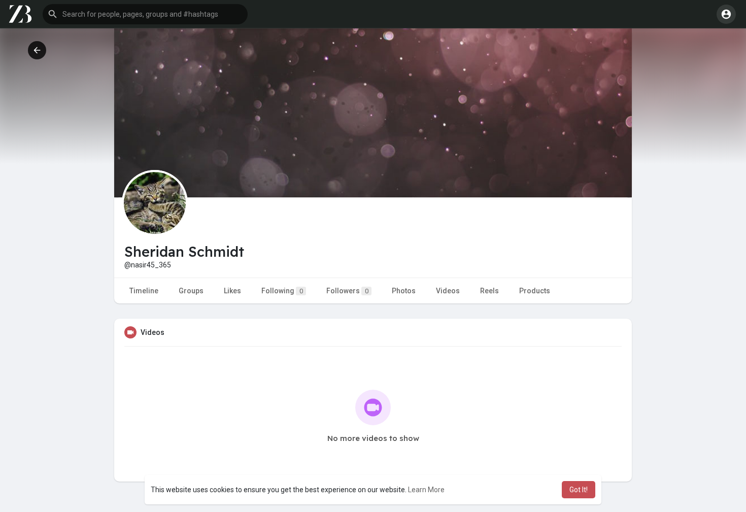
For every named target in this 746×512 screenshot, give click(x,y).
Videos (448, 291)
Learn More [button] (426, 490)
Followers (347, 291)
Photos (404, 291)
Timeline (143, 291)
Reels (489, 291)
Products (534, 291)
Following (282, 291)
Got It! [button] (578, 490)
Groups (191, 291)
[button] (145, 14)
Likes (232, 291)
